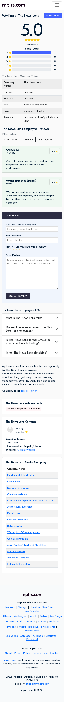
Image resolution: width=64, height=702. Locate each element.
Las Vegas (12, 635)
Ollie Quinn (13, 481)
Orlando (38, 635)
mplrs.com (10, 660)
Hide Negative (45, 139)
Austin (33, 616)
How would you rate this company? (26, 246)
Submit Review (18, 295)
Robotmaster (14, 526)
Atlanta (6, 616)
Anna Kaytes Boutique (19, 506)
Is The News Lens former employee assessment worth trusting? (28, 341)
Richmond (32, 639)
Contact (55, 653)
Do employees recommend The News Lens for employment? (30, 329)
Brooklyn (33, 626)
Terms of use (40, 653)
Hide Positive (10, 139)
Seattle (21, 621)
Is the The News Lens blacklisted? (26, 352)
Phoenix (11, 626)
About (8, 653)
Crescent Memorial (18, 519)
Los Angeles (32, 610)
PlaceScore (13, 513)
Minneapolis (32, 630)
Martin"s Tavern (16, 551)
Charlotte (51, 635)
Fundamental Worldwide (21, 475)
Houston (35, 607)
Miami (22, 626)
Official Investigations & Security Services (30, 500)
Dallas (43, 616)
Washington (20, 616)
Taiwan (33, 390)
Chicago (22, 607)
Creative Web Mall (17, 494)
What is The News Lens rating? (25, 318)
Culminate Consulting (19, 564)
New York (9, 607)
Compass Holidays (17, 538)
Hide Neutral (27, 139)
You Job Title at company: (21, 224)
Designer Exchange (18, 487)
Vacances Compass (18, 557)
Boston (42, 621)
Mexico (10, 621)
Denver (31, 621)
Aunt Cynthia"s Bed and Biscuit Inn (26, 545)
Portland (54, 621)
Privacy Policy (22, 653)
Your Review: (13, 255)
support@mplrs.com (37, 683)
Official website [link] (26, 449)
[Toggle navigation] (57, 4)
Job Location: (13, 235)
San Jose (25, 635)
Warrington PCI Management (23, 532)
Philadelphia (48, 626)
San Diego (56, 616)
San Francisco (50, 607)
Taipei (24, 390)
